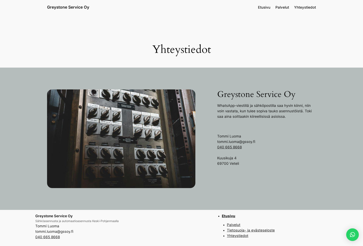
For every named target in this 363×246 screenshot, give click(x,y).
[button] (352, 234)
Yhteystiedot (237, 236)
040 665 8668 (229, 147)
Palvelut (233, 225)
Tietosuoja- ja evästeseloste (251, 230)
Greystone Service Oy (68, 7)
